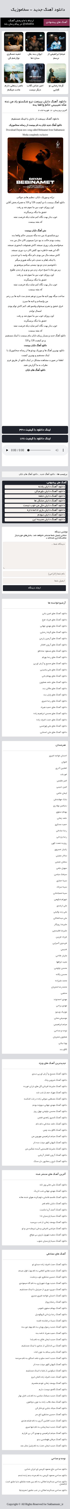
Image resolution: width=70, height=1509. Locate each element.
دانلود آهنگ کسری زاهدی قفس (52, 1118)
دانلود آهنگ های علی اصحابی (53, 732)
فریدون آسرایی (59, 943)
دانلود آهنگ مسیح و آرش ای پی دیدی (49, 1074)
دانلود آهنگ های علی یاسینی (53, 670)
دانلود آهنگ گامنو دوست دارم (53, 1389)
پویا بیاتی (63, 1043)
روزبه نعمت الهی (59, 843)
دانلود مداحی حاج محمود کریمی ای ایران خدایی (45, 1469)
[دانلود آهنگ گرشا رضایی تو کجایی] (56, 73)
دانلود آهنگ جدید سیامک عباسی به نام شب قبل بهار (42, 1396)
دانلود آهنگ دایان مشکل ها (49, 500)
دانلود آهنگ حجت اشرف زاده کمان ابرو (49, 1377)
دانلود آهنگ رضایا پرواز (56, 1302)
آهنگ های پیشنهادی (56, 22)
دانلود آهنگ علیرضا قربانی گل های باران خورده (45, 1086)
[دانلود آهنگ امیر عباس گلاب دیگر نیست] (35, 73)
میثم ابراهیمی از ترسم (56, 56)
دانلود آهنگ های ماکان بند (54, 689)
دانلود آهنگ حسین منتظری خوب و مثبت (48, 1277)
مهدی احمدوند (60, 999)
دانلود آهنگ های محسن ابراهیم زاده (50, 714)
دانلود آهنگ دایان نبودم (51, 514)
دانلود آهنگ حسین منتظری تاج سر (51, 1414)
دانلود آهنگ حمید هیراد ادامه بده (51, 1333)
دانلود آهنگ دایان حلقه (51, 496)
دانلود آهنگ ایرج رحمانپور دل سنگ (50, 1161)
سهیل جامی (61, 868)
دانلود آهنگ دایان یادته (51, 486)
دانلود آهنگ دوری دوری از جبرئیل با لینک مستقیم (43, 1289)
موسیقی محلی (60, 1018)
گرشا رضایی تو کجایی (56, 88)
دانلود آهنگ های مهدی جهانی (53, 626)
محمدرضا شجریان (59, 987)
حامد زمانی (62, 818)
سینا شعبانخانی (60, 893)
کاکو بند (63, 1049)
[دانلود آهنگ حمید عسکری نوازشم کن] (13, 41)
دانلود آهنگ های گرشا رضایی (53, 632)
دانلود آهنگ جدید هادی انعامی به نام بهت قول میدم (42, 1271)
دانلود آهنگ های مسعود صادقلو (52, 651)
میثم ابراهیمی (60, 1024)
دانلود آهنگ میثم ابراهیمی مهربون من (49, 1136)
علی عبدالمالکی (60, 918)
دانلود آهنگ (52, 119)
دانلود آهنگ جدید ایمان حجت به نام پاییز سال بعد (43, 1446)
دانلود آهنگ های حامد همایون (53, 682)
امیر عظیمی (62, 781)
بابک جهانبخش (60, 799)
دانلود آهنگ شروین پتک (56, 1080)
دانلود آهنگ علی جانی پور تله (53, 1185)
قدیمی (64, 949)
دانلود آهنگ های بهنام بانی (54, 676)
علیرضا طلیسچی (59, 931)
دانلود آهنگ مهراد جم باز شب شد (51, 1093)
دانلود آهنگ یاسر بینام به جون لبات (50, 1352)
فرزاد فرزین (61, 937)
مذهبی (64, 993)
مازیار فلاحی (61, 956)
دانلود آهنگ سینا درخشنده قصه (52, 1321)
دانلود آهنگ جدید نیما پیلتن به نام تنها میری (46, 1427)
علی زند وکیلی (60, 912)
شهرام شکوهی (60, 899)
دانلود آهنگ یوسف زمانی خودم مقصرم (49, 1383)
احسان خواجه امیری (58, 756)
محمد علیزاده (61, 981)
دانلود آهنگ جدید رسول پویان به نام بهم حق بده (44, 1327)
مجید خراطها (61, 962)
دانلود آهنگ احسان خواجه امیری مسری (49, 1296)
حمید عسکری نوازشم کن (14, 56)
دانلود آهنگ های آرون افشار (53, 645)
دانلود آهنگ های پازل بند (55, 695)
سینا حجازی (61, 881)
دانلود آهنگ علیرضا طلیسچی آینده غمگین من (46, 1149)
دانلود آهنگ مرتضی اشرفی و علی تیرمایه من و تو (44, 1229)
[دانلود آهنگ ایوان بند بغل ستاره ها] (35, 41)
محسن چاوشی (60, 968)
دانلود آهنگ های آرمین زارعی (53, 639)
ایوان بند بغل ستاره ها (35, 56)
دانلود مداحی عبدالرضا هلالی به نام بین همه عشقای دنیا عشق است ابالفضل (36, 1483)
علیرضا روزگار (60, 924)
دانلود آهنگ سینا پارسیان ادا (53, 1216)
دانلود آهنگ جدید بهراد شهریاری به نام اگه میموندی (43, 1283)
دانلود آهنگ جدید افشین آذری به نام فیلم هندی (44, 1421)
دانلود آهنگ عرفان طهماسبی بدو (52, 1439)
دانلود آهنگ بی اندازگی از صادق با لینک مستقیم (44, 1346)
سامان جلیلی (61, 862)
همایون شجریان (60, 1037)
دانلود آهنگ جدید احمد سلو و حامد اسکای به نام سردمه (41, 1358)
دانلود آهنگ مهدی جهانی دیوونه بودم (49, 1105)
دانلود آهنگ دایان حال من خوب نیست (44, 505)
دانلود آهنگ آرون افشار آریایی (52, 1155)
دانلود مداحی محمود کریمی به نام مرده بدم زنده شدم (42, 1475)
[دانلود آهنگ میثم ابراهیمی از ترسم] (56, 41)
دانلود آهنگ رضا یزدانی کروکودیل (51, 1314)
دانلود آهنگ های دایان (35, 370)
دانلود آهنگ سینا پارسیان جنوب (52, 1241)
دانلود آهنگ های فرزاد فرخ (54, 620)
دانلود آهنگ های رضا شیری (54, 701)
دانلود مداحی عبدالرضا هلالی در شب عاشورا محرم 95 (43, 1490)
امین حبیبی (61, 787)
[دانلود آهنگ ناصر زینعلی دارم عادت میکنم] (13, 73)
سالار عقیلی (61, 856)
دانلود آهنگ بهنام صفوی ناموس (52, 1308)
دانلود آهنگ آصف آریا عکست (53, 1210)
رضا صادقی (61, 831)
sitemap (63, 29)
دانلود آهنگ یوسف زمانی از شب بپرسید (48, 1222)
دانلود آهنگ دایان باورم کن (50, 491)
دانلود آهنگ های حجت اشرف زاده (51, 720)
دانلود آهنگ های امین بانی (54, 614)
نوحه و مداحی (60, 1031)
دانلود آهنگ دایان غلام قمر (54, 1204)
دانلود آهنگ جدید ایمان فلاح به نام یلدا (48, 1339)
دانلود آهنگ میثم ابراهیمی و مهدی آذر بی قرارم (44, 1433)
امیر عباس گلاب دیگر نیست (35, 88)
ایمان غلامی (61, 793)
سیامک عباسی (60, 874)
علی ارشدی (62, 906)
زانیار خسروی (60, 849)
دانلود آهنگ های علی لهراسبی (53, 726)
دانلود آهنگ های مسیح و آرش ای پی (50, 664)
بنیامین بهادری (60, 806)
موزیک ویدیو (61, 1012)
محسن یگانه (61, 974)
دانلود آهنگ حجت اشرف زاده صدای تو (49, 1264)
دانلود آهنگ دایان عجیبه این (48, 519)
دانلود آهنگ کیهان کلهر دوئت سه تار (50, 1143)
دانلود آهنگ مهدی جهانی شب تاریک (50, 1191)
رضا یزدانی (61, 837)
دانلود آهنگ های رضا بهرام (54, 657)
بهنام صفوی (61, 812)
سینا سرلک (62, 887)
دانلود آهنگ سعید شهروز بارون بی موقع (48, 1235)
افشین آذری (61, 768)
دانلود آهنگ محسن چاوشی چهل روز (50, 1111)
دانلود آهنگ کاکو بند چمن (55, 1130)
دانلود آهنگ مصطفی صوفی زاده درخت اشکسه (45, 1099)
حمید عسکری (61, 824)
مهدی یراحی (61, 1006)
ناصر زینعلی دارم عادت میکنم (14, 88)
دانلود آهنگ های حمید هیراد (53, 707)
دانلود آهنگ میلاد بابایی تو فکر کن (51, 1408)
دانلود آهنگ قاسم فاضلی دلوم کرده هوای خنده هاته (43, 1197)
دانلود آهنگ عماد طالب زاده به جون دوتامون (46, 1402)
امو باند (63, 774)
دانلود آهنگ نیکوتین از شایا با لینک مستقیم (46, 1371)
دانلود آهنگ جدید (47, 474)
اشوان (64, 762)
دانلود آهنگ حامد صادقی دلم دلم (51, 1124)
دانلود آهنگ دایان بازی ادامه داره (46, 510)
